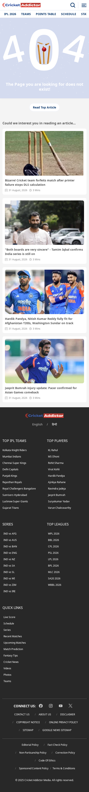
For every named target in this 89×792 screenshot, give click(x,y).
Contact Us (22, 714)
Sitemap (28, 730)
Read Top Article (44, 107)
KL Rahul (53, 450)
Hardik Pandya (56, 476)
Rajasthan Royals (12, 482)
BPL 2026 (53, 565)
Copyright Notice (28, 722)
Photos (7, 674)
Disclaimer (67, 714)
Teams (26, 14)
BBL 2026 (53, 540)
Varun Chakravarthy (59, 508)
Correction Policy (65, 752)
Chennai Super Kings (14, 463)
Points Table (46, 14)
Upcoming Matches (15, 642)
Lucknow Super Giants (15, 501)
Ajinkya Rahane (57, 482)
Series (7, 630)
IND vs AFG (10, 533)
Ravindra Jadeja (57, 488)
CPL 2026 (53, 546)
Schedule (68, 14)
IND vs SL (9, 572)
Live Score (9, 617)
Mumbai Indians (11, 456)
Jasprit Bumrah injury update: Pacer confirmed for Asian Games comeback (41, 390)
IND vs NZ (9, 559)
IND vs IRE (10, 591)
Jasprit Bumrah (56, 495)
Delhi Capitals (10, 469)
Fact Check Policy (57, 745)
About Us (45, 714)
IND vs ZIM (10, 585)
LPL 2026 (53, 559)
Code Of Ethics (47, 760)
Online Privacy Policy (63, 722)
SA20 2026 (54, 578)
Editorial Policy (30, 745)
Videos (7, 668)
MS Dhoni (53, 456)
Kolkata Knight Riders (14, 450)
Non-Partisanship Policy (32, 752)
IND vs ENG (10, 553)
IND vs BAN (10, 546)
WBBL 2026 (54, 585)
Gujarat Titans (10, 508)
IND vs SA (9, 565)
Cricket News (11, 662)
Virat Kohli (54, 469)
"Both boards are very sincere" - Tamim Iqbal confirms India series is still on (44, 252)
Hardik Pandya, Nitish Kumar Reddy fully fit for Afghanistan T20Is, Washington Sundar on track (39, 321)
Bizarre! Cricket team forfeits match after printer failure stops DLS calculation (40, 182)
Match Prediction (13, 649)
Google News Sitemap (56, 730)
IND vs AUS (10, 540)
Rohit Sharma (56, 463)
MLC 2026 (54, 572)
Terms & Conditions (64, 768)
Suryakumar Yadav (59, 501)
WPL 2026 (53, 533)
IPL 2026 (10, 14)
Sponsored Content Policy (33, 768)
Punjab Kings (9, 476)
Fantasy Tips (11, 655)
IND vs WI (9, 578)
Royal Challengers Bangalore (19, 488)
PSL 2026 (53, 553)
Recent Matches (13, 636)
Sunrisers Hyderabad (14, 495)
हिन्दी (54, 424)
